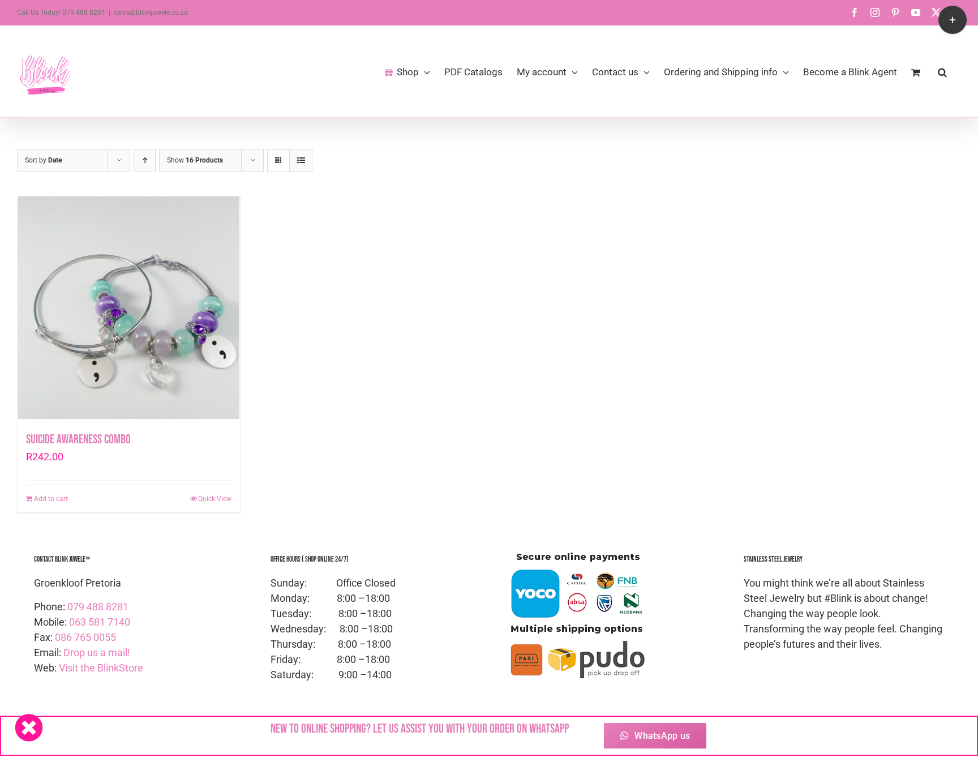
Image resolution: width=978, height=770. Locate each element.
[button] (942, 71)
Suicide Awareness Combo (78, 439)
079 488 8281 (97, 607)
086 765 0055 (85, 637)
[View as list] (301, 160)
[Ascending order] (145, 160)
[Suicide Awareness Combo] (129, 307)
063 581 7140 (99, 622)
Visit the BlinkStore (101, 668)
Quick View (214, 499)
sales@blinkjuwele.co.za (151, 12)
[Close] (28, 727)
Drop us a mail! (96, 652)
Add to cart (51, 499)
